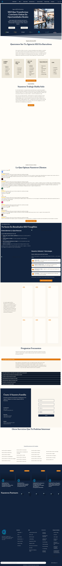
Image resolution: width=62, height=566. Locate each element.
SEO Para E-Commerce (33, 545)
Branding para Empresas (45, 536)
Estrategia (7, 73)
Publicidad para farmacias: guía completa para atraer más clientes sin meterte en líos (23, 484)
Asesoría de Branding (45, 539)
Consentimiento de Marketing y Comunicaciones (56, 551)
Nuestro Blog (46, 1)
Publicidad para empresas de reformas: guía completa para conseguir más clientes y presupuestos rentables (38, 485)
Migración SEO (31, 543)
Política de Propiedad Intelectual (56, 547)
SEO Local (43, 70)
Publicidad (14, 1)
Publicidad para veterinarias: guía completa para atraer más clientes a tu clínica (7, 484)
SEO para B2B (43, 74)
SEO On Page (18, 63)
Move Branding (45, 546)
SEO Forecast (31, 536)
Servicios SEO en (6, 450)
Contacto (52, 1)
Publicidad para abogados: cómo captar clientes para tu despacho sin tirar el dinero (54, 484)
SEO (19, 1)
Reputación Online (32, 541)
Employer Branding (44, 551)
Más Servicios (31, 1)
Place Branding (45, 544)
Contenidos (19, 72)
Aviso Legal (56, 536)
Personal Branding (44, 533)
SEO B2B (30, 547)
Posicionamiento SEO (33, 532)
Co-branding (45, 548)
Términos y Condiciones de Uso (56, 543)
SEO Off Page (30, 62)
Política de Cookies (55, 539)
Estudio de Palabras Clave (32, 550)
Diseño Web (25, 1)
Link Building (31, 68)
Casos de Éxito (40, 1)
